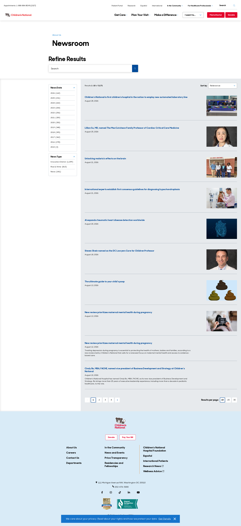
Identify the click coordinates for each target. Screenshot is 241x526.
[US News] (107, 504)
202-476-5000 (122, 487)
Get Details (164, 518)
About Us (56, 35)
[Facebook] (102, 492)
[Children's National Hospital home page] (19, 15)
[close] (174, 518)
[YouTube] (138, 492)
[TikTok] (120, 492)
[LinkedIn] (129, 492)
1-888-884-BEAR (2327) (26, 5)
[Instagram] (110, 492)
